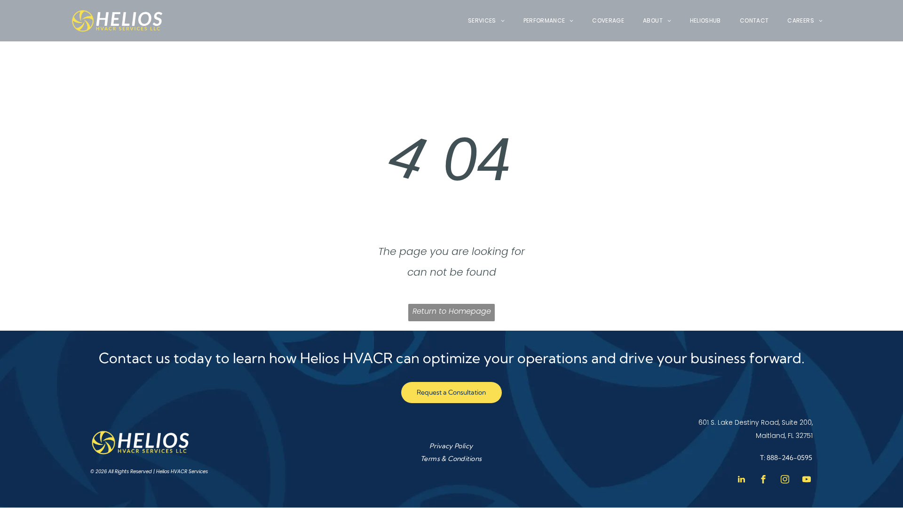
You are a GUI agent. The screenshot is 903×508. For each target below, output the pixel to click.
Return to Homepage (451, 311)
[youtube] (806, 480)
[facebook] (763, 480)
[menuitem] (486, 21)
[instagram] (785, 480)
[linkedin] (742, 480)
